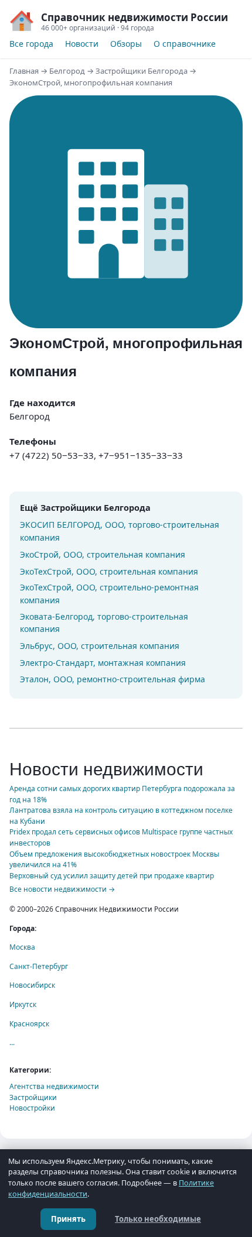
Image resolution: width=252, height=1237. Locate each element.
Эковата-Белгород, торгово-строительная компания (104, 623)
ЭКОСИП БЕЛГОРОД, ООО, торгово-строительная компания (119, 531)
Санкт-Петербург (38, 966)
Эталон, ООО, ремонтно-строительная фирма (112, 679)
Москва (22, 947)
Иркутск (22, 1004)
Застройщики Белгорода (142, 71)
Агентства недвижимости (54, 1086)
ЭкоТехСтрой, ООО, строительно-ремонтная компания (109, 594)
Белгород (67, 71)
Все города (31, 43)
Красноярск (29, 1024)
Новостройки (32, 1108)
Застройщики (33, 1097)
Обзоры (126, 43)
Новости (81, 43)
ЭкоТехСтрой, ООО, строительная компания (109, 571)
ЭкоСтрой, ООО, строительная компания (102, 554)
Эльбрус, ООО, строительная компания (99, 645)
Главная (24, 71)
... (12, 1042)
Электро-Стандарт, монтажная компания (103, 662)
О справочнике (185, 43)
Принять (68, 1219)
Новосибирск (32, 985)
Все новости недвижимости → (62, 889)
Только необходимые (158, 1219)
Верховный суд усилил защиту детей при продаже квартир (111, 876)
